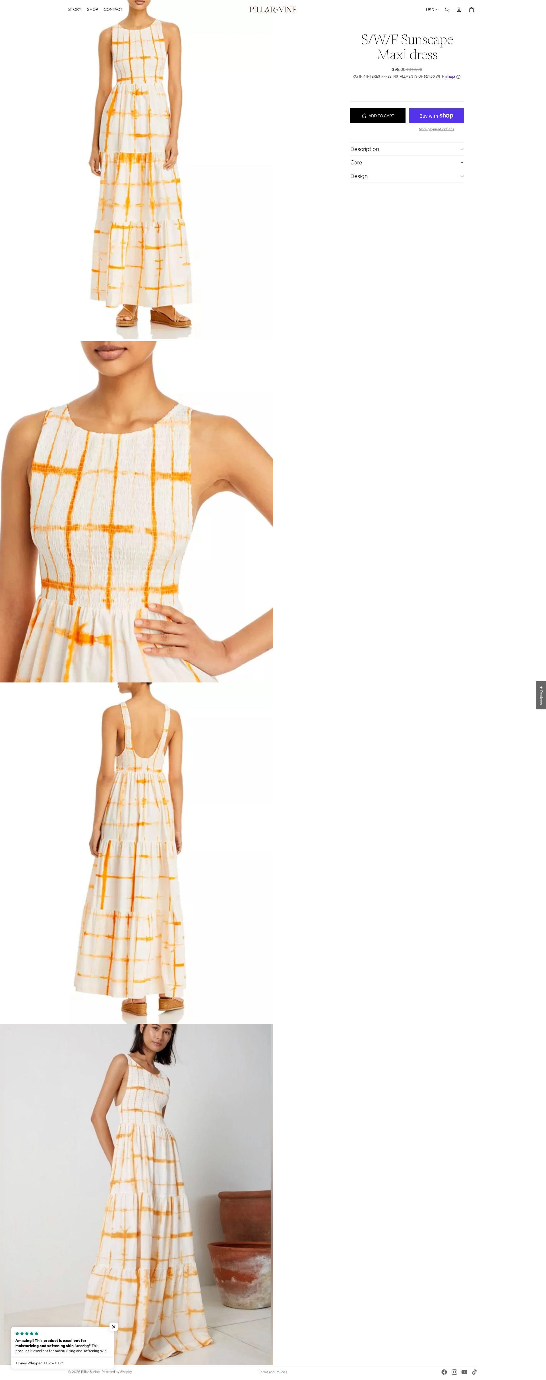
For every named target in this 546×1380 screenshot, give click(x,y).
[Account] (459, 9)
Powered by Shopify (117, 1371)
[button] (113, 1327)
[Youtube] (464, 1372)
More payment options (436, 129)
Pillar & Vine (90, 1371)
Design (359, 176)
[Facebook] (444, 1372)
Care (356, 162)
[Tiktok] (474, 1372)
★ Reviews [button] (541, 695)
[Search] (447, 9)
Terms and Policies (273, 1372)
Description (364, 149)
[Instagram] (454, 1372)
